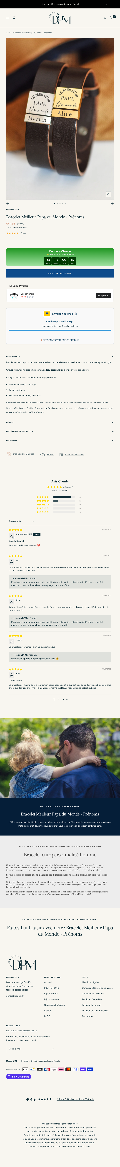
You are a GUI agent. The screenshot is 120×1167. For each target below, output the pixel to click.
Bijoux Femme (51, 993)
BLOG (47, 1016)
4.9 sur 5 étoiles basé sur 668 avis (75, 1099)
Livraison (11, 440)
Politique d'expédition (92, 999)
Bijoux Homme (51, 999)
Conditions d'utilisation (93, 993)
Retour (50, 454)
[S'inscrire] (52, 1049)
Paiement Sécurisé (74, 454)
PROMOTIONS (51, 988)
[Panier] (112, 17)
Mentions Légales (90, 982)
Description (13, 356)
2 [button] (59, 699)
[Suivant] (112, 203)
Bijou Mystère (27, 294)
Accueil (9, 33)
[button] (43, 497)
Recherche (87, 1016)
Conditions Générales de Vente (97, 988)
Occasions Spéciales (54, 1005)
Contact (48, 1010)
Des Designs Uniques (23, 454)
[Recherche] (14, 17)
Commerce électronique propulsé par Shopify (40, 1061)
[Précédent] (7, 203)
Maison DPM (12, 209)
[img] (15, 530)
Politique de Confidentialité (95, 1010)
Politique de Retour (91, 1005)
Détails (10, 422)
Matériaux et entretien (19, 431)
